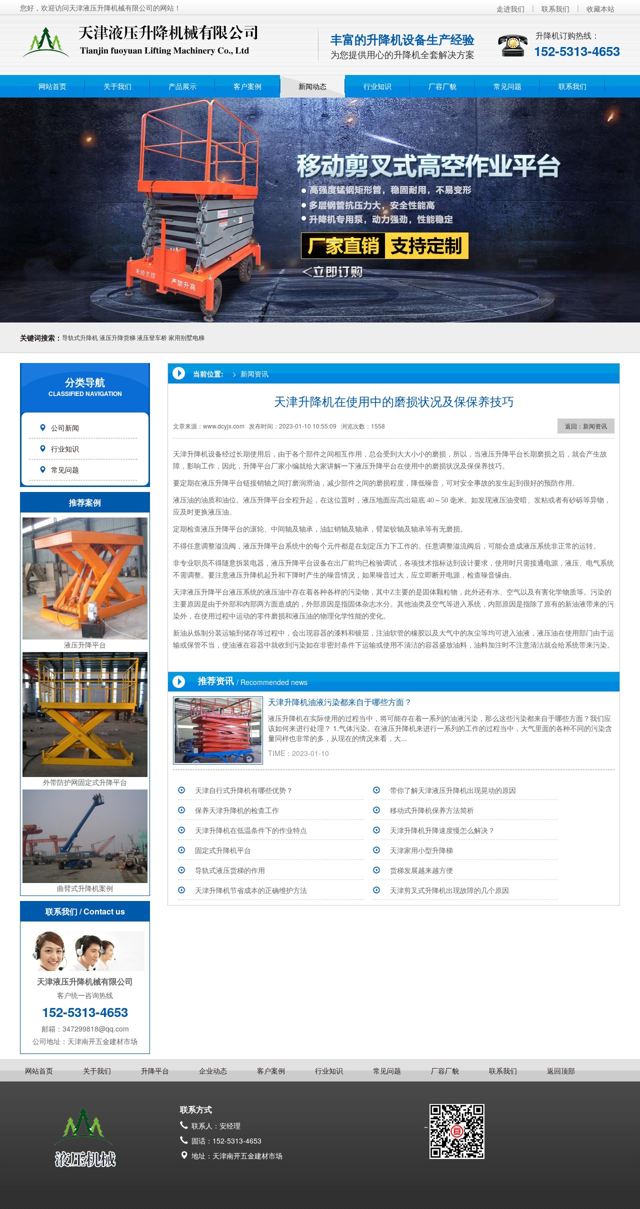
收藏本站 (600, 9)
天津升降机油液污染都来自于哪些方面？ (340, 702)
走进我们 (510, 9)
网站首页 (52, 86)
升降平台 (155, 1071)
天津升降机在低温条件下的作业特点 (251, 830)
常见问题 (508, 86)
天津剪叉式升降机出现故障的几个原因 (449, 890)
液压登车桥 (152, 337)
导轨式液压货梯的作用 (230, 870)
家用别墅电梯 (186, 337)
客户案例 (248, 86)
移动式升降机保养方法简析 (432, 810)
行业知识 (378, 86)
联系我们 (556, 9)
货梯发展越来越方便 (421, 870)
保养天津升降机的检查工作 (237, 810)
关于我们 (118, 86)
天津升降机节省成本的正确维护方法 (251, 890)
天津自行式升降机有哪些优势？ (244, 790)
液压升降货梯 (118, 337)
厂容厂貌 (442, 86)
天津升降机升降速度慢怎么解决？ (442, 830)
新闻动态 (312, 86)
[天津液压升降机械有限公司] (157, 37)
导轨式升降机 (80, 337)
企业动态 (213, 1071)
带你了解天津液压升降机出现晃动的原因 (453, 790)
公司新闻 (65, 427)
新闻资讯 (254, 373)
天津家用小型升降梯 (421, 850)
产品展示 (182, 86)
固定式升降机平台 (223, 850)
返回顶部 (561, 1071)
